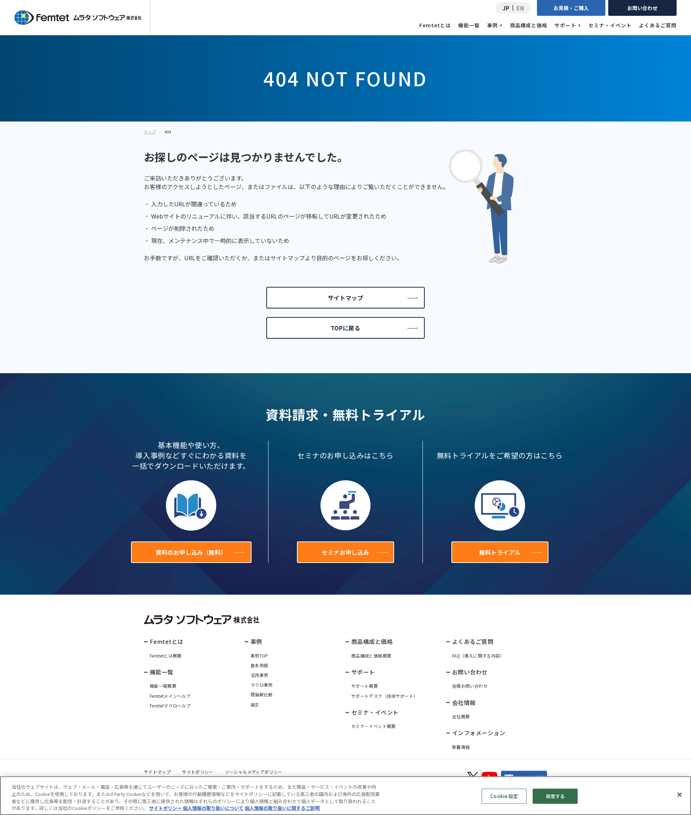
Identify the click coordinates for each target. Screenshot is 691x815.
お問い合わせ (642, 8)
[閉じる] (679, 794)
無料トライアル (499, 552)
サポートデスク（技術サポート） (384, 696)
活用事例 (259, 675)
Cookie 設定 (504, 796)
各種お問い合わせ (470, 686)
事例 (495, 25)
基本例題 (259, 665)
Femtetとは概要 (166, 656)
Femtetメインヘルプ (170, 696)
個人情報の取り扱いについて (213, 807)
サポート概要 (364, 686)
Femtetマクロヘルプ (170, 705)
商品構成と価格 (529, 25)
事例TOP (259, 656)
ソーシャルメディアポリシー (254, 772)
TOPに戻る (346, 328)
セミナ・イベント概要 (373, 726)
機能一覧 (469, 25)
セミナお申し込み (345, 552)
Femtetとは (435, 25)
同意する (555, 796)
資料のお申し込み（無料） (191, 552)
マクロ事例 (261, 685)
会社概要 (461, 716)
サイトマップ (345, 297)
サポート (568, 25)
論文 (254, 704)
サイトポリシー (197, 772)
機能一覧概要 (163, 686)
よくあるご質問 (658, 25)
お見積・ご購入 (571, 8)
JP (505, 8)
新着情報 (461, 747)
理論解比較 (261, 694)
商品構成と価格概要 (371, 656)
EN (520, 8)
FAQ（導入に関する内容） (478, 656)
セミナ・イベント (610, 25)
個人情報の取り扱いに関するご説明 (282, 807)
